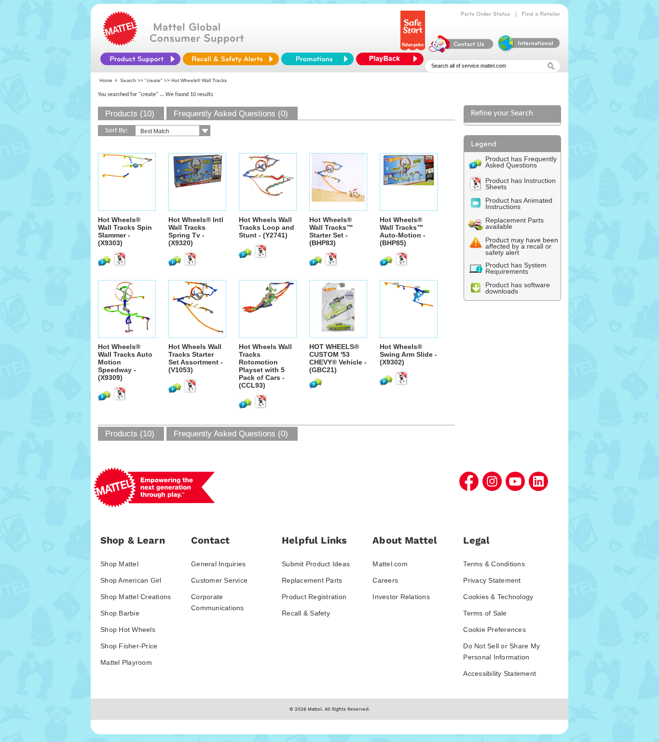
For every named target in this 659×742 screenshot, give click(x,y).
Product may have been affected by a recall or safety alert (521, 246)
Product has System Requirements (516, 268)
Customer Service (219, 580)
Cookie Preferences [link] (494, 629)
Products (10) (129, 113)
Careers (385, 580)
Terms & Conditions (494, 564)
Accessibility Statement (499, 673)
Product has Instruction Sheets (520, 184)
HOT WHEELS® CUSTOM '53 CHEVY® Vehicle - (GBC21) (338, 358)
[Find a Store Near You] (541, 14)
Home (105, 80)
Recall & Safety (306, 613)
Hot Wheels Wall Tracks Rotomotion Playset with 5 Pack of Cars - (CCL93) (265, 366)
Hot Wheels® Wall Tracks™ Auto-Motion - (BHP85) (403, 231)
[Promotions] (317, 59)
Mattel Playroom (126, 662)
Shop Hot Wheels (127, 629)
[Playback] (392, 59)
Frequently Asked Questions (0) (231, 113)
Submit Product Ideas (316, 564)
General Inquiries (218, 564)
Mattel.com (390, 564)
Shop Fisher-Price (128, 646)
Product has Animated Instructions (518, 203)
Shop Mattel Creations (135, 597)
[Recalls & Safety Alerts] (231, 59)
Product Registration (314, 597)
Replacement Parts (312, 580)
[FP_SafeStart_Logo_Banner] (413, 50)
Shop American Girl (131, 580)
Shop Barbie (119, 613)
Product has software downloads (517, 288)
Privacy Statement (492, 580)
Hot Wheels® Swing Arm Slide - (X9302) (408, 354)
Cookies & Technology (498, 597)
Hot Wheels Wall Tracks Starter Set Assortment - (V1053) (195, 358)
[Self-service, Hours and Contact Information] (461, 50)
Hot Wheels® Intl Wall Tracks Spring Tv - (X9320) (195, 231)
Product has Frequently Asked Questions (521, 162)
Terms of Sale (485, 613)
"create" (154, 80)
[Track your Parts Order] (485, 14)
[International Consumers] (528, 50)
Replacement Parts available (514, 223)
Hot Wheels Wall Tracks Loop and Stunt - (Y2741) (266, 227)
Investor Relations (401, 597)
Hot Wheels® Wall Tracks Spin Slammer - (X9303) (125, 231)
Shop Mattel (119, 564)
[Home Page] (120, 43)
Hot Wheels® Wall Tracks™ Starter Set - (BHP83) (331, 231)
